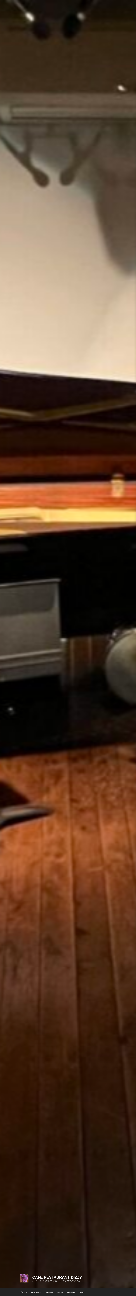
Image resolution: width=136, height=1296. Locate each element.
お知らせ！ (23, 1292)
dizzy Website (36, 1292)
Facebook (49, 1292)
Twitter (81, 1292)
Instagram (71, 1292)
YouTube (60, 1292)
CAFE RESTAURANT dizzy (57, 1277)
